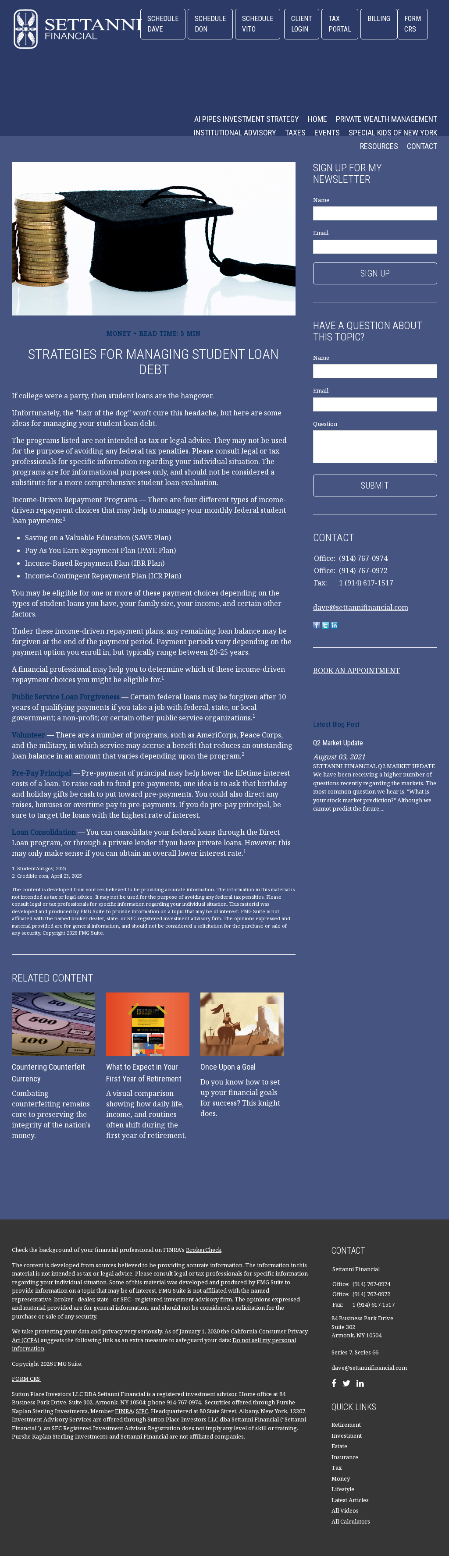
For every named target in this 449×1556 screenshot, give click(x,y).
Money (340, 1478)
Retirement (346, 1424)
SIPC (142, 1411)
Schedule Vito (257, 23)
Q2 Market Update (338, 743)
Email (320, 233)
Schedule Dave (162, 23)
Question (325, 424)
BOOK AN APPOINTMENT (356, 670)
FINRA (124, 1411)
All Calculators (350, 1521)
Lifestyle (342, 1489)
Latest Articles (350, 1500)
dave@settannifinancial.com (360, 607)
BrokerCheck (203, 1250)
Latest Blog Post (336, 724)
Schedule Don (210, 23)
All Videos (345, 1510)
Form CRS (412, 23)
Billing (378, 18)
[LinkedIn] (360, 1384)
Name (321, 200)
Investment (346, 1435)
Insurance (344, 1457)
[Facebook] (333, 1384)
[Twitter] (346, 1384)
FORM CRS (26, 1378)
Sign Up (375, 273)
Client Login (301, 23)
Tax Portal (339, 23)
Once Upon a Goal (228, 1066)
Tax (336, 1467)
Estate (339, 1446)
